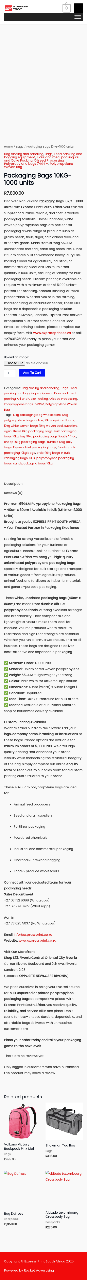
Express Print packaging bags (34, 447)
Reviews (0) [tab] (13, 493)
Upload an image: (16, 357)
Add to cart (32, 373)
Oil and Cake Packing (32, 399)
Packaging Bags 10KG (19, 458)
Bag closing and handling (23, 154)
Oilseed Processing (49, 160)
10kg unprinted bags (59, 420)
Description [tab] (13, 483)
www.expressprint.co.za (52, 333)
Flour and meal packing (55, 157)
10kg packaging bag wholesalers (37, 415)
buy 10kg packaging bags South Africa (48, 436)
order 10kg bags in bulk (53, 453)
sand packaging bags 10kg (33, 463)
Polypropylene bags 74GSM (26, 163)
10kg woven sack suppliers (58, 426)
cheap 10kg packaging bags (25, 442)
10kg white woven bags (21, 426)
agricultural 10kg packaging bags (28, 431)
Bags (19, 147)
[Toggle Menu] (77, 17)
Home (8, 147)
